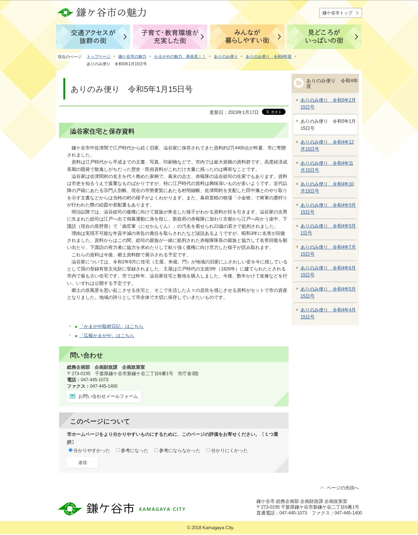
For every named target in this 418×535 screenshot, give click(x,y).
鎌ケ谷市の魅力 (132, 56)
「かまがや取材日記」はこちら (111, 326)
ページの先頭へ (343, 487)
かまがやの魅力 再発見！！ (180, 56)
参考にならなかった (179, 450)
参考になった (134, 450)
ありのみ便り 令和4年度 (269, 56)
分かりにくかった (229, 450)
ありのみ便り (226, 56)
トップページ (98, 56)
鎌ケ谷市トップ (338, 12)
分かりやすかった (91, 450)
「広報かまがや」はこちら (106, 335)
